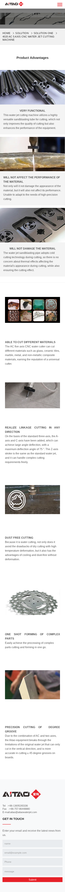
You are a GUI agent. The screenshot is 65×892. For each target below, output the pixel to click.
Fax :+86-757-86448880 (16, 808)
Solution (22, 33)
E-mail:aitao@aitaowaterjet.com (19, 812)
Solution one (43, 33)
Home (6, 33)
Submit (32, 879)
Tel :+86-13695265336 (15, 805)
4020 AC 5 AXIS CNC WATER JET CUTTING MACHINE (28, 38)
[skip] (14, 4)
